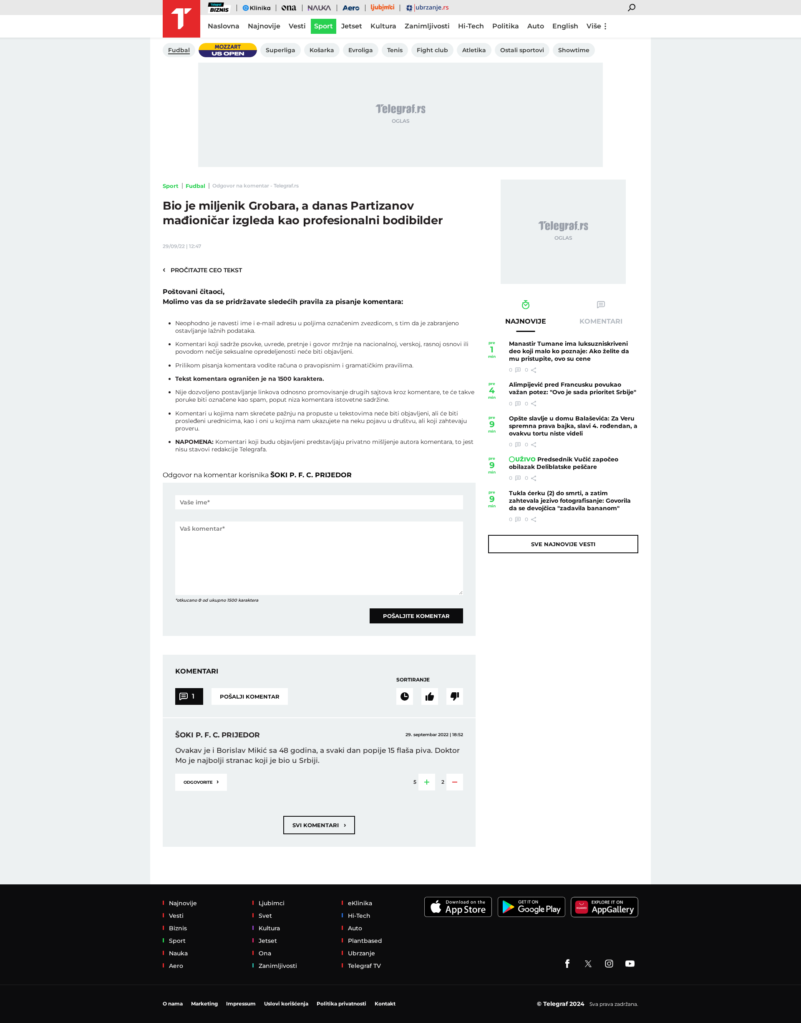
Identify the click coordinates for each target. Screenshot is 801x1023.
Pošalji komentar (250, 696)
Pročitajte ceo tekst (202, 269)
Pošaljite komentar (416, 616)
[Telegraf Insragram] (609, 963)
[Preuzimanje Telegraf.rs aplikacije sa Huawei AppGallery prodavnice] (604, 907)
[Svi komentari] (404, 696)
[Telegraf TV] (630, 963)
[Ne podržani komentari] (454, 696)
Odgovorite (201, 781)
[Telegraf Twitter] (588, 963)
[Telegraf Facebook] (567, 963)
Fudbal (195, 185)
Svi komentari (319, 825)
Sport (171, 185)
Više (594, 26)
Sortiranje (413, 679)
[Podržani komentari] (429, 696)
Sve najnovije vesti (563, 544)
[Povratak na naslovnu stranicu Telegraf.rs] (181, 19)
